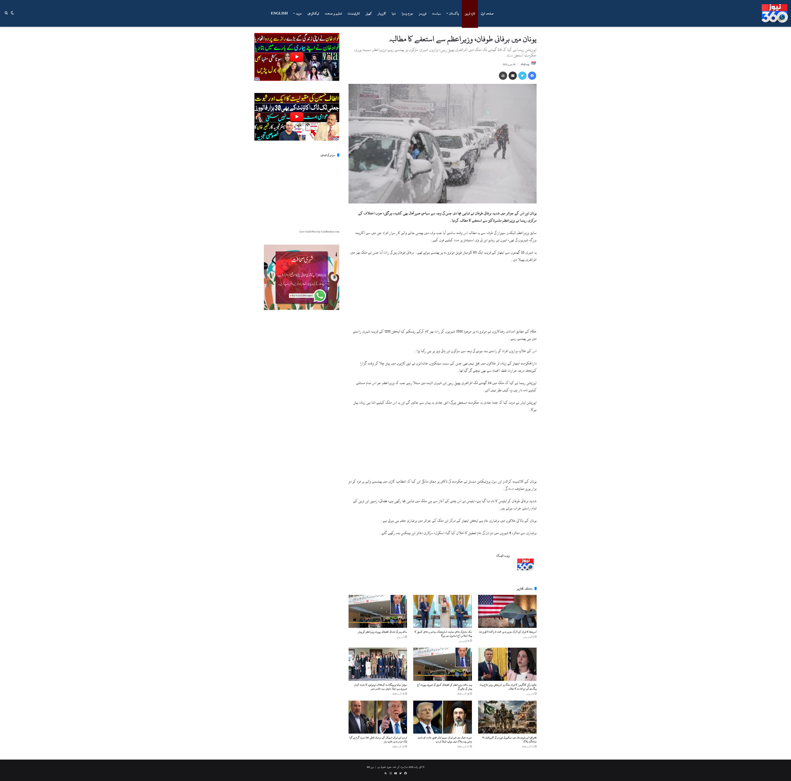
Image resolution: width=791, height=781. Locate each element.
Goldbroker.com (330, 231)
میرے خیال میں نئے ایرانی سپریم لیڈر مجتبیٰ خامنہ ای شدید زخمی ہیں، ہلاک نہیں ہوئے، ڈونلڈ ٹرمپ (445, 739)
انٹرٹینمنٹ (354, 13)
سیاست (436, 13)
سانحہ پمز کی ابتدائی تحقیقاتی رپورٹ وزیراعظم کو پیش (382, 631)
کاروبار (382, 13)
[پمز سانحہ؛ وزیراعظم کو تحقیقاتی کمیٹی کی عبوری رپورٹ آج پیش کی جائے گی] (442, 664)
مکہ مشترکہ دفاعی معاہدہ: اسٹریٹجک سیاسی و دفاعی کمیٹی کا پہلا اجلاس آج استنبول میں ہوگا (443, 633)
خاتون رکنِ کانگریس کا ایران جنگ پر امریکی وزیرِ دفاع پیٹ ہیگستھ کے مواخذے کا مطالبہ (508, 686)
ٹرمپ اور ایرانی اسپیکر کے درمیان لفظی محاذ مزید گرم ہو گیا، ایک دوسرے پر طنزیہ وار (378, 739)
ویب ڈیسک (525, 64)
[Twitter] (522, 76)
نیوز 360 (370, 767)
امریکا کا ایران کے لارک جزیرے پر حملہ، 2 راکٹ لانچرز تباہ (508, 631)
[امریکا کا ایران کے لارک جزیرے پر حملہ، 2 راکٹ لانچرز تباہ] (507, 611)
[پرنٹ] (503, 76)
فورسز (422, 13)
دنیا (394, 13)
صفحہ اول (487, 13)
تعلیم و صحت (333, 13)
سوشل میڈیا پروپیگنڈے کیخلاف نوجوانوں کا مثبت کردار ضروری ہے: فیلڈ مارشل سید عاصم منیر (380, 686)
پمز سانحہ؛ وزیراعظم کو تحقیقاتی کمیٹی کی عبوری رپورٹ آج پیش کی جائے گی (444, 686)
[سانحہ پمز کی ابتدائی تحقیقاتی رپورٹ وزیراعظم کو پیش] (378, 611)
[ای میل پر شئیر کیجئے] (513, 76)
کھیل (369, 13)
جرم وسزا (407, 13)
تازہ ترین (470, 13)
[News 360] (775, 13)
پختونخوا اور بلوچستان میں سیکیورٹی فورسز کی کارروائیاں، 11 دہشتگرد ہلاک (509, 739)
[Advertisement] (443, 297)
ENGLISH (279, 13)
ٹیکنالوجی (313, 13)
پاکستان (454, 13)
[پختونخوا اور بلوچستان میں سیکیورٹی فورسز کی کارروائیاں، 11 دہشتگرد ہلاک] (507, 717)
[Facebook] (532, 76)
